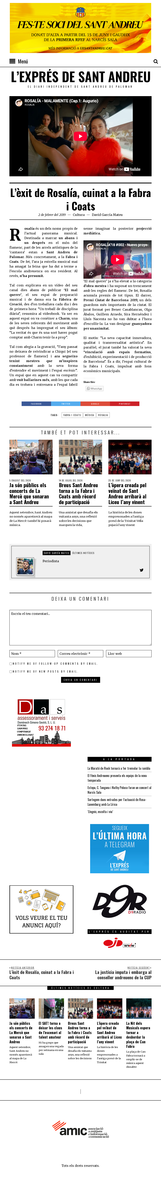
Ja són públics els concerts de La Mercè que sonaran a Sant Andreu (29, 493)
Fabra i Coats (72, 415)
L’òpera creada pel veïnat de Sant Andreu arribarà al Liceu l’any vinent (127, 493)
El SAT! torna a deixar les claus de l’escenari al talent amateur (50, 1030)
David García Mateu (107, 215)
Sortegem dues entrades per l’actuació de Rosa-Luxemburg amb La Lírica (117, 802)
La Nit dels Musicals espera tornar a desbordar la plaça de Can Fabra (138, 1035)
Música (89, 415)
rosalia (103, 415)
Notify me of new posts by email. (46, 671)
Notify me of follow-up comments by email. (56, 663)
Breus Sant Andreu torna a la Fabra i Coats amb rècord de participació (78, 493)
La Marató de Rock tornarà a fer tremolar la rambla (119, 768)
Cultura (79, 215)
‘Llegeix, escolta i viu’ (100, 811)
